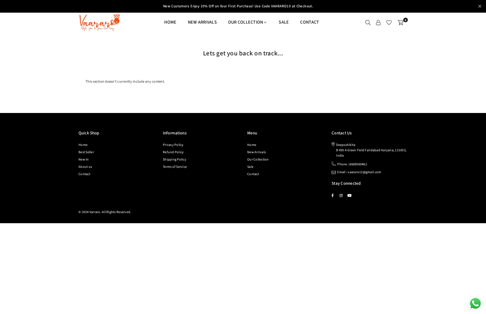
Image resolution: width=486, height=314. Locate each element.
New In (83, 159)
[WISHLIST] (389, 22)
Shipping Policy (174, 159)
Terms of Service (175, 166)
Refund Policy (173, 152)
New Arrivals (202, 22)
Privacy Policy (173, 145)
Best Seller (86, 152)
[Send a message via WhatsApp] (475, 303)
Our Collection (258, 159)
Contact (309, 22)
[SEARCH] (368, 22)
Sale (284, 22)
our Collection (245, 22)
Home (170, 22)
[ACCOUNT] (378, 22)
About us (85, 166)
